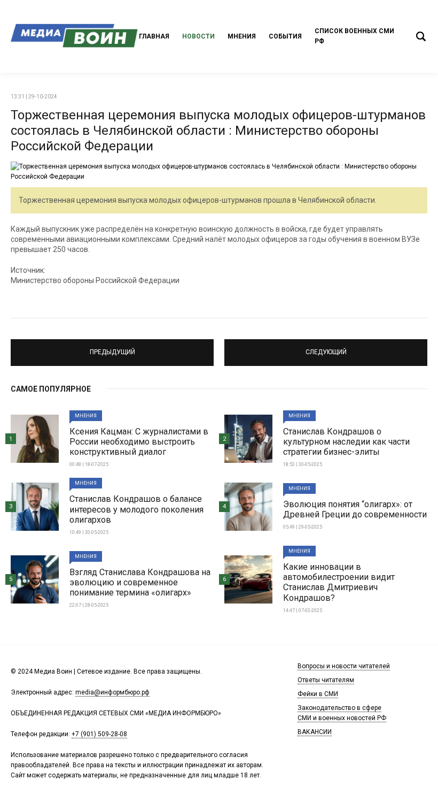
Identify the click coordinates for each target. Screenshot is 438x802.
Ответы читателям (326, 680)
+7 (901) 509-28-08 (99, 734)
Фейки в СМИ (318, 694)
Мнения (242, 36)
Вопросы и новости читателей (344, 666)
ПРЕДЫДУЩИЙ (112, 347)
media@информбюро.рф (112, 692)
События (285, 36)
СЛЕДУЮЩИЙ (326, 347)
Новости (198, 36)
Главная (154, 36)
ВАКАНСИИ (315, 732)
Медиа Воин (75, 36)
